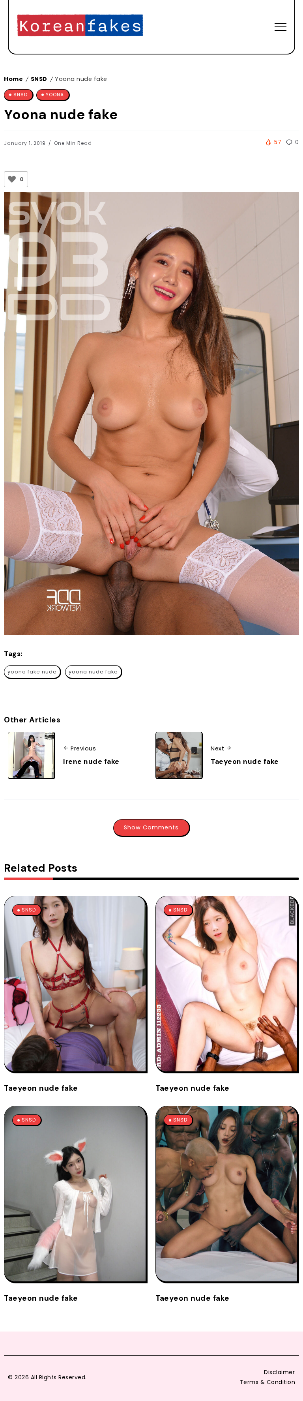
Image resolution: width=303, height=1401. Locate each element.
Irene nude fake (91, 761)
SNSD (39, 79)
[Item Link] (75, 983)
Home (13, 79)
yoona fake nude (32, 671)
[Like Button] (12, 179)
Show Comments (151, 827)
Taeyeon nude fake (245, 761)
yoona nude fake (93, 671)
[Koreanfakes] (80, 26)
